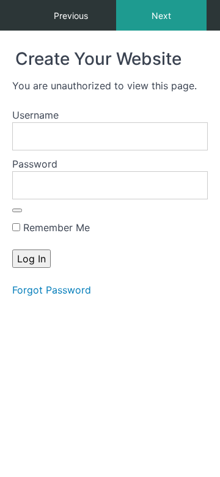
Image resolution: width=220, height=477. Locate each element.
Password (34, 164)
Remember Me (55, 227)
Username (35, 115)
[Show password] (17, 210)
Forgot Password (51, 290)
